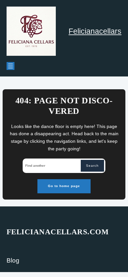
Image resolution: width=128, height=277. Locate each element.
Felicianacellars (95, 31)
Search (92, 165)
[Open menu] (10, 66)
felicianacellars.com (58, 232)
